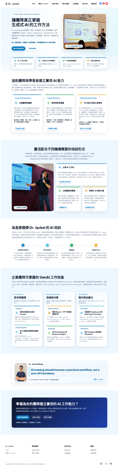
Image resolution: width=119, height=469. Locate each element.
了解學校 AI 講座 (52, 128)
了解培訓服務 (32, 48)
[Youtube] (110, 463)
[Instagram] (106, 463)
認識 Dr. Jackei (98, 379)
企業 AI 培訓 (36, 417)
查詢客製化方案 (90, 207)
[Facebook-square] (101, 463)
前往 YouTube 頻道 (85, 128)
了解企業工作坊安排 (64, 182)
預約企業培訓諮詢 (18, 48)
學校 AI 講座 (47, 417)
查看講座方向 (63, 207)
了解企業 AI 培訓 (19, 128)
